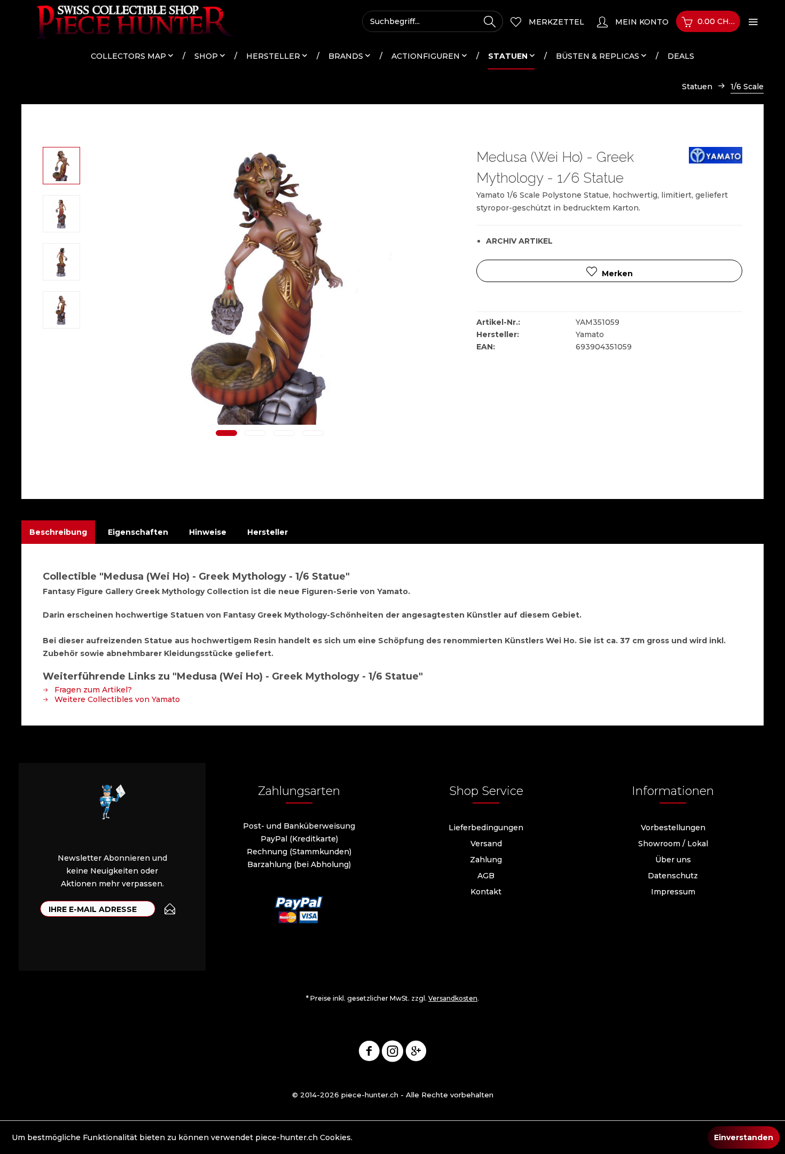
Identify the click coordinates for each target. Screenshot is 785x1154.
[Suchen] (489, 21)
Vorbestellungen (673, 827)
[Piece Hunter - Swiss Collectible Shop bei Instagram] (392, 1053)
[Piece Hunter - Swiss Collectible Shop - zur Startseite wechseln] (128, 21)
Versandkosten (452, 998)
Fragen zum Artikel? (92, 690)
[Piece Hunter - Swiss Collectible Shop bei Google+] (416, 1053)
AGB (485, 875)
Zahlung (486, 859)
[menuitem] (432, 21)
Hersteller (267, 532)
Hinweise (207, 532)
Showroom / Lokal (673, 843)
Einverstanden (743, 1137)
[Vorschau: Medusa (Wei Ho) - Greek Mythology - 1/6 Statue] (61, 165)
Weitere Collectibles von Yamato (116, 699)
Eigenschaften (138, 532)
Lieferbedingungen (486, 827)
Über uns (673, 859)
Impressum (673, 891)
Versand (486, 843)
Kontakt (485, 891)
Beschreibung (58, 532)
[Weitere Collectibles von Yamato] (715, 165)
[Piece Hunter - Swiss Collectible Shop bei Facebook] (369, 1053)
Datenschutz (673, 875)
